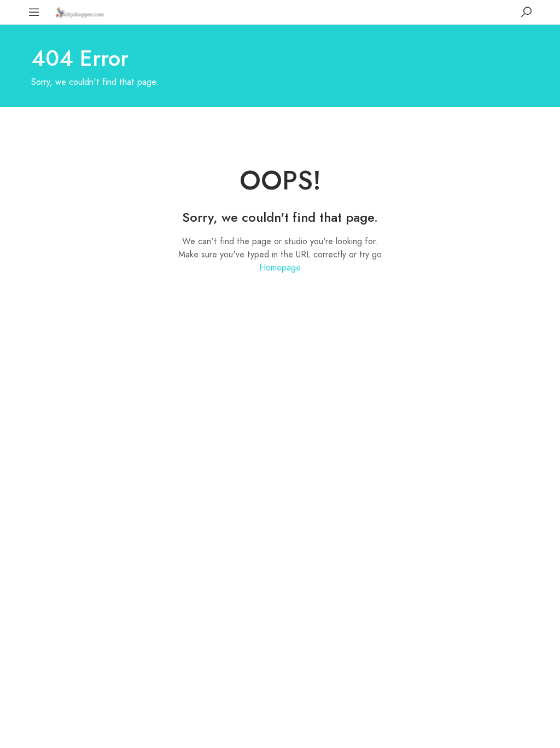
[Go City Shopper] (81, 11)
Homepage (280, 268)
